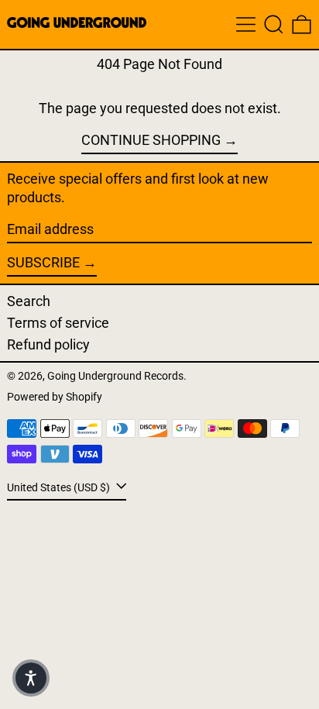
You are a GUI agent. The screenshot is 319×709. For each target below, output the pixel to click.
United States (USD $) (59, 487)
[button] (273, 24)
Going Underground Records (115, 376)
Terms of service (58, 323)
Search (28, 301)
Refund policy (48, 344)
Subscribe (43, 262)
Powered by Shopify (54, 397)
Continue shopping (151, 140)
